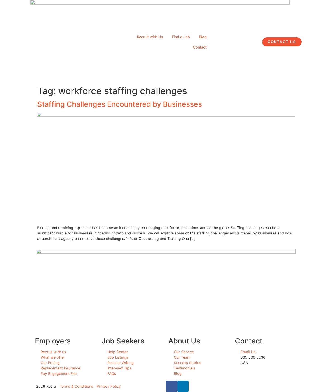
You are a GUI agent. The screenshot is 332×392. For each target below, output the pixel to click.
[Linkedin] (183, 386)
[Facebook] (171, 386)
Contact (200, 47)
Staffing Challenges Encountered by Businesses (119, 104)
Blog (203, 37)
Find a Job (181, 37)
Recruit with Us (150, 37)
